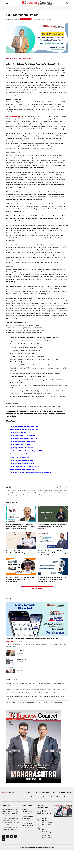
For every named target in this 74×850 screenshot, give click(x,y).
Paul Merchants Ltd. (13, 116)
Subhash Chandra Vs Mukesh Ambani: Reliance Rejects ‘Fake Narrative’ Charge (31, 689)
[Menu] (7, 3)
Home (28, 793)
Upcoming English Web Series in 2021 (22, 469)
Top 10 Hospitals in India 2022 (20, 432)
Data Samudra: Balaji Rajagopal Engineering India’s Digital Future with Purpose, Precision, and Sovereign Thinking (52, 553)
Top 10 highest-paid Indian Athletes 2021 (23, 438)
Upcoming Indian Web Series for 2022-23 (24, 429)
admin (9, 19)
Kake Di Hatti (20, 651)
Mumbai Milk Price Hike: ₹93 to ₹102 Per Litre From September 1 (26, 693)
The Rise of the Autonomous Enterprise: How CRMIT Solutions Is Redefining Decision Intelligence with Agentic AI (52, 579)
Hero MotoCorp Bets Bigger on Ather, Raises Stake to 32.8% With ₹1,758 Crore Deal (32, 696)
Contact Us (68, 797)
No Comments (38, 19)
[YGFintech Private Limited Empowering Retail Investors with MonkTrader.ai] (37, 619)
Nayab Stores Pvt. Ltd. (23, 668)
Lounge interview (26, 19)
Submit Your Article (65, 793)
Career (45, 797)
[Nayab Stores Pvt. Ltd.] (10, 670)
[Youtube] (3, 839)
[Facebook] (3, 836)
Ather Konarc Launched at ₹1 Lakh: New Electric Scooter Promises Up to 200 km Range (33, 683)
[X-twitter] (15, 836)
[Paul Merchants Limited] (37, 53)
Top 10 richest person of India (20, 444)
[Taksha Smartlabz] (10, 661)
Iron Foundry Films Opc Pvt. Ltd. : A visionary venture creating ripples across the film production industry (20, 579)
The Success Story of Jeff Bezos (21, 454)
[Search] (67, 3)
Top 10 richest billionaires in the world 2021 (24, 466)
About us (36, 793)
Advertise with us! (48, 793)
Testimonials (35, 797)
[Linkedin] (11, 836)
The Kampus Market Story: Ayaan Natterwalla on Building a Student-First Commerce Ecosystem (52, 526)
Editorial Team (56, 797)
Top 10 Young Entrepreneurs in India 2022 (24, 426)
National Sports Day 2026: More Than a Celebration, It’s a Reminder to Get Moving (32, 702)
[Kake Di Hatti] (10, 653)
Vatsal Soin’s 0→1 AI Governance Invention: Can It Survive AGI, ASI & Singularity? (19, 552)
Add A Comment (37, 588)
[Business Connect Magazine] (37, 3)
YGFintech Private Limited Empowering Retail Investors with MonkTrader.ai (32, 639)
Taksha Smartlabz (22, 659)
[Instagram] (7, 836)
